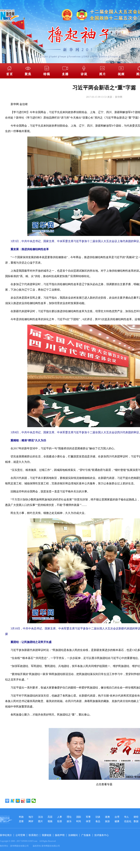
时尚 (78, 821)
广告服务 (86, 835)
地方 (31, 817)
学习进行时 (20, 112)
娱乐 (69, 821)
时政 (21, 817)
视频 (50, 821)
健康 (117, 821)
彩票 (59, 821)
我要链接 (46, 835)
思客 (21, 821)
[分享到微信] (34, 801)
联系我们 (33, 835)
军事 (88, 817)
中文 (37, 56)
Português (114, 56)
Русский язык (75, 56)
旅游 (107, 821)
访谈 (97, 817)
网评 (31, 821)
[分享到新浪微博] (23, 801)
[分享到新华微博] (12, 801)
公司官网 (20, 835)
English (45, 56)
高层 (50, 817)
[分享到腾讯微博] (28, 801)
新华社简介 (6, 835)
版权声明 (60, 835)
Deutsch (104, 56)
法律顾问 (73, 835)
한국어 (95, 56)
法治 (40, 817)
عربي (123, 56)
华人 (126, 817)
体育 (88, 821)
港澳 (107, 817)
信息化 (127, 821)
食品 (97, 821)
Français (62, 56)
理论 (69, 817)
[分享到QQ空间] (18, 801)
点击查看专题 (104, 784)
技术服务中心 (101, 835)
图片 (40, 821)
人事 (59, 817)
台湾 (117, 817)
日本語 (86, 56)
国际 (78, 817)
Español (53, 56)
